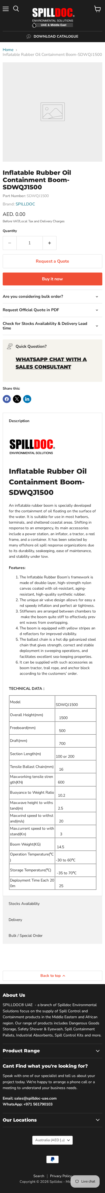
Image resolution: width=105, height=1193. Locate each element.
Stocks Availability (24, 903)
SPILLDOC (25, 204)
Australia (50, 1140)
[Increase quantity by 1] (50, 243)
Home (8, 50)
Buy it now (52, 279)
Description (19, 420)
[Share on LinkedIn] (27, 399)
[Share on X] (17, 399)
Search (38, 1176)
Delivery (15, 919)
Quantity (10, 231)
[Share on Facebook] (7, 399)
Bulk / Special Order (26, 935)
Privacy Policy (61, 1176)
